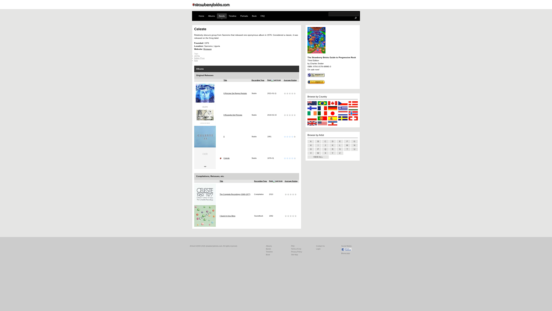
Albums (211, 16)
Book (254, 16)
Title (225, 80)
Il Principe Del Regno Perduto (235, 93)
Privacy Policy (296, 252)
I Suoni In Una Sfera (227, 216)
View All (318, 157)
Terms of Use (296, 249)
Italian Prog (199, 58)
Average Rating (290, 80)
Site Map (294, 255)
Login (318, 249)
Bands (222, 16)
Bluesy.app (345, 253)
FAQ (263, 16)
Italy (196, 60)
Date (269, 80)
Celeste (227, 158)
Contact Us (320, 246)
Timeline (232, 16)
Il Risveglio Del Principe (233, 115)
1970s (197, 56)
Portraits (244, 16)
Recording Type (258, 80)
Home (201, 16)
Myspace (207, 49)
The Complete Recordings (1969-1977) (235, 194)
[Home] (211, 6)
